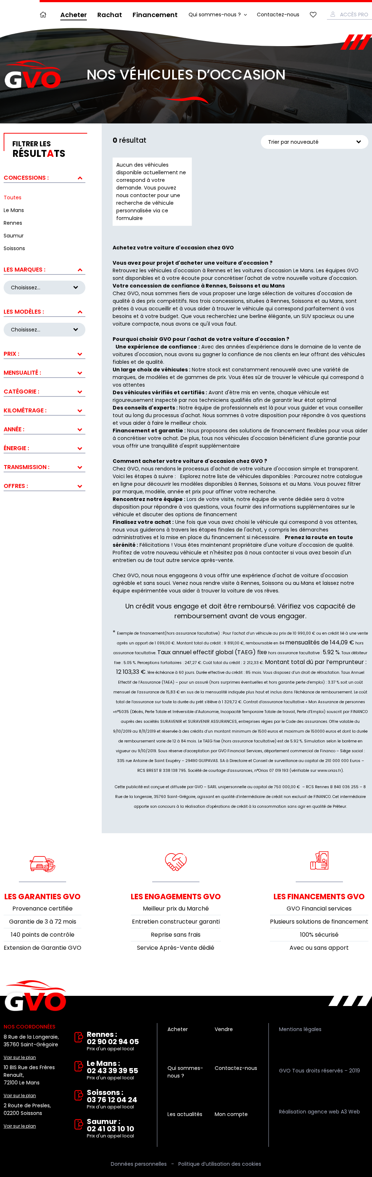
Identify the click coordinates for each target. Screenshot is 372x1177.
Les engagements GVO (176, 896)
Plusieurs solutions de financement (319, 921)
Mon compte (231, 1114)
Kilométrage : (25, 410)
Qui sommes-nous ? (215, 14)
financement (228, 537)
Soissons (270, 484)
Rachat (109, 14)
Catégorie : (21, 391)
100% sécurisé (319, 934)
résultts (38, 149)
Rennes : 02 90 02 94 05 (113, 1041)
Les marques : (24, 269)
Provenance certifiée (42, 908)
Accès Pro (354, 14)
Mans (304, 484)
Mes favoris (313, 14)
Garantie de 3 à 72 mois (42, 921)
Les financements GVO (319, 896)
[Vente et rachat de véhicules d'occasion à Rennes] (33, 74)
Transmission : (26, 467)
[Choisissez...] (44, 330)
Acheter (73, 14)
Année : (14, 429)
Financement (155, 14)
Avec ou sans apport (319, 948)
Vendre (224, 1029)
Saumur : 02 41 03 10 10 (110, 1128)
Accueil (45, 15)
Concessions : (26, 178)
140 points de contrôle (42, 934)
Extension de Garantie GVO (42, 948)
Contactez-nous (278, 14)
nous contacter (269, 552)
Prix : (11, 354)
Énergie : (16, 448)
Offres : (16, 486)
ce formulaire (142, 214)
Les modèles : (24, 312)
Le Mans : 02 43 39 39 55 (112, 1070)
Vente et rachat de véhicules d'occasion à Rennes (35, 996)
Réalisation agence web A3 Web (319, 1111)
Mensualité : (22, 372)
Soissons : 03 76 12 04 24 (112, 1099)
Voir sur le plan (20, 1057)
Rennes (248, 484)
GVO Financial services (319, 908)
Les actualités (184, 1114)
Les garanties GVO (42, 896)
